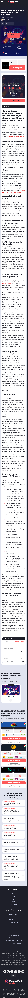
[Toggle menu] (2, 1)
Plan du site (13, 904)
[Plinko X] (11, 693)
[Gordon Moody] (11, 994)
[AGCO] (7, 990)
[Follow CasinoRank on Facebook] (4, 971)
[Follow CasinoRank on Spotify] (19, 971)
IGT (14, 917)
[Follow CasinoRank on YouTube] (15, 971)
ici (18, 164)
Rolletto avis (14, 785)
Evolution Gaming (14, 914)
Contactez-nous (13, 938)
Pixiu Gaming (13, 925)
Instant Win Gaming (13, 920)
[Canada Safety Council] (15, 990)
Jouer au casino (13, 35)
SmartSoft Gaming (6, 283)
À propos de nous (14, 935)
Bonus (14, 893)
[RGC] (3, 994)
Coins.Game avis (14, 763)
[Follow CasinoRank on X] (11, 971)
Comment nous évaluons (14, 943)
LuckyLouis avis (14, 740)
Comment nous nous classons (13, 940)
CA (13, 975)
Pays (13, 901)
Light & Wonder (13, 922)
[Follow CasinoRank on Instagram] (8, 971)
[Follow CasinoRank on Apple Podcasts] (22, 971)
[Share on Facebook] (6, 23)
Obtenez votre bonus (17, 67)
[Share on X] (2, 23)
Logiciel (14, 899)
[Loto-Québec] (21, 990)
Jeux (14, 896)
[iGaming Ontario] (21, 994)
